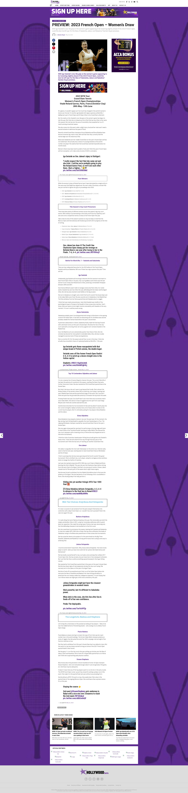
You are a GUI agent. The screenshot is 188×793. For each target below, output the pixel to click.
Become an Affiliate (76, 785)
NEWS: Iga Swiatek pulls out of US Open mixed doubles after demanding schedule (125, 733)
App (109, 5)
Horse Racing (76, 5)
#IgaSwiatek (82, 363)
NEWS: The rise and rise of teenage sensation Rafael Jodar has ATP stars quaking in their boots (83, 733)
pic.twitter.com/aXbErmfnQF (74, 698)
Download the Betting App (88, 785)
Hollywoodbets (101, 5)
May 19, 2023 (70, 498)
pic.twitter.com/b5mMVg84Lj (75, 365)
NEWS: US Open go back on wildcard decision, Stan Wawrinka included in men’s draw (62, 733)
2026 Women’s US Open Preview (103, 731)
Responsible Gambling (101, 785)
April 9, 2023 (78, 257)
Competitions (111, 785)
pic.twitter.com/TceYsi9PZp (74, 608)
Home (56, 5)
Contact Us (122, 5)
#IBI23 (74, 363)
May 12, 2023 (85, 369)
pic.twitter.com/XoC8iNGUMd (75, 170)
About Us (114, 5)
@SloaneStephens (78, 691)
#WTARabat (79, 696)
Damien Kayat (61, 35)
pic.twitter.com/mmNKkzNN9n (75, 493)
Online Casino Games (88, 5)
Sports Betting (64, 5)
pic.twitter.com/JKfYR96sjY (88, 252)
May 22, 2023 (70, 703)
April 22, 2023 (82, 175)
